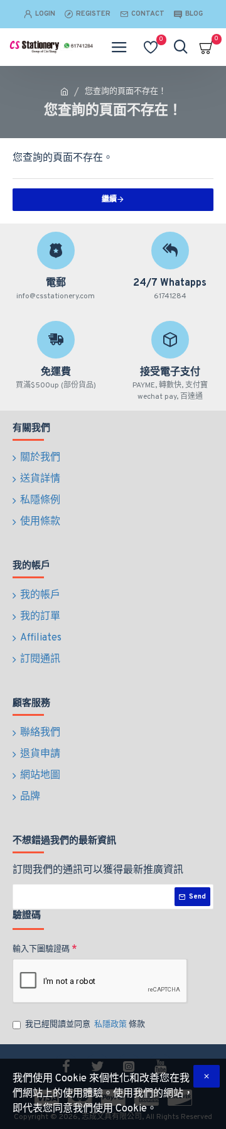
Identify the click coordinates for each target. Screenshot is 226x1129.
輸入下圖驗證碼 (41, 949)
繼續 (109, 200)
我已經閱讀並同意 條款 (85, 1025)
